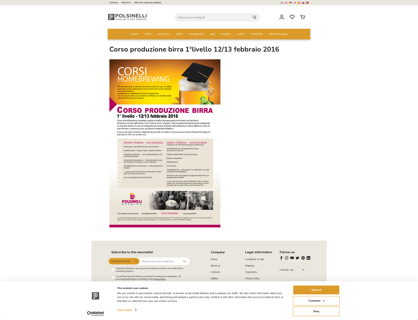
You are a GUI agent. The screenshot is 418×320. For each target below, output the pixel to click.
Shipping (249, 265)
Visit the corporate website (147, 2)
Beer (179, 34)
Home (134, 34)
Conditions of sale (254, 259)
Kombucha (196, 34)
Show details (124, 310)
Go (184, 261)
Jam (212, 34)
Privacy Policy (159, 279)
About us (126, 2)
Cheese (226, 34)
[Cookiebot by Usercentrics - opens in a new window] (95, 313)
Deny (316, 311)
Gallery (214, 278)
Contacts (113, 2)
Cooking (257, 34)
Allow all (316, 289)
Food (240, 34)
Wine (148, 34)
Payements (251, 271)
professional (278, 34)
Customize (314, 300)
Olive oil (164, 34)
